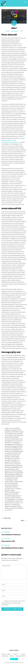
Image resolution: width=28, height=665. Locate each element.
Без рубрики (14, 31)
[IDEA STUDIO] (3, 5)
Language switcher (20, 656)
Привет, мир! (7, 518)
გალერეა (23, 654)
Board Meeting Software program (12, 548)
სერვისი (16, 654)
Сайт (3, 596)
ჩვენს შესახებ (5, 656)
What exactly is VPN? (8, 541)
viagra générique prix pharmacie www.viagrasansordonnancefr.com (13, 140)
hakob (7, 31)
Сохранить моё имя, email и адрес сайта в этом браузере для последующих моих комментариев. (13, 603)
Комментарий (6, 565)
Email (4, 590)
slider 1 (14, 28)
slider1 (22, 520)
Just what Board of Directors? (11, 535)
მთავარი (4, 654)
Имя (3, 584)
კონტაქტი (11, 656)
